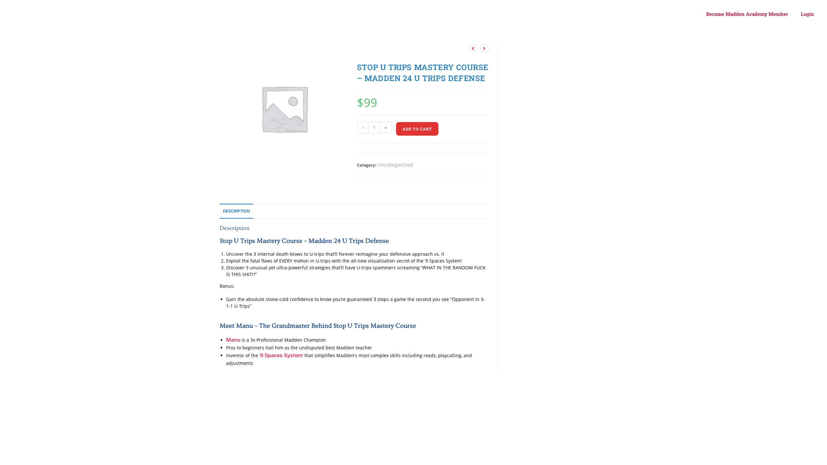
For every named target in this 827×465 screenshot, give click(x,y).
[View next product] (484, 48)
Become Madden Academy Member (747, 14)
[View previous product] (472, 48)
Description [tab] (236, 211)
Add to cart (417, 128)
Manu (233, 339)
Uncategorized (395, 164)
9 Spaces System (281, 355)
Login (807, 14)
